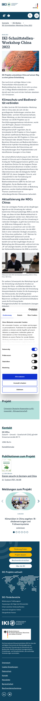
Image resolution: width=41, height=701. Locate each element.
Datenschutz (6, 671)
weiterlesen (20, 528)
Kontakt (5, 675)
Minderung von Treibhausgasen (11, 601)
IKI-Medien (17, 23)
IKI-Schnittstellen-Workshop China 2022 (17, 25)
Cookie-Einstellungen (10, 667)
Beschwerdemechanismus (11, 688)
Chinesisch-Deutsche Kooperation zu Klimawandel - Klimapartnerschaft (19, 410)
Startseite (5, 23)
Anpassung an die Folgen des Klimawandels (15, 604)
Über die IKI (20, 566)
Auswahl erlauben (19, 383)
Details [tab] (19, 315)
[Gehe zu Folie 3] (19, 532)
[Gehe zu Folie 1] (14, 532)
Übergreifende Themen (9, 612)
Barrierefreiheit (7, 684)
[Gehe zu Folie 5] (24, 532)
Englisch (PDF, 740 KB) (13, 480)
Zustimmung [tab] (7, 315)
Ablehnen (19, 389)
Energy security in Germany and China (19, 476)
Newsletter (6, 680)
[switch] (34, 355)
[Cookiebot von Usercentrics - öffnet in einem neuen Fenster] (28, 309)
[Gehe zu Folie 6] (27, 532)
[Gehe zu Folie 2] (16, 532)
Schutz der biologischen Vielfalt (11, 610)
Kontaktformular (8, 447)
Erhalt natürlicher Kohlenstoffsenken (13, 607)
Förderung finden (20, 549)
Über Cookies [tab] (32, 315)
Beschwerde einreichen (20, 560)
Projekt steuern (20, 555)
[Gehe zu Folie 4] (22, 532)
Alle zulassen (19, 376)
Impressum (6, 663)
